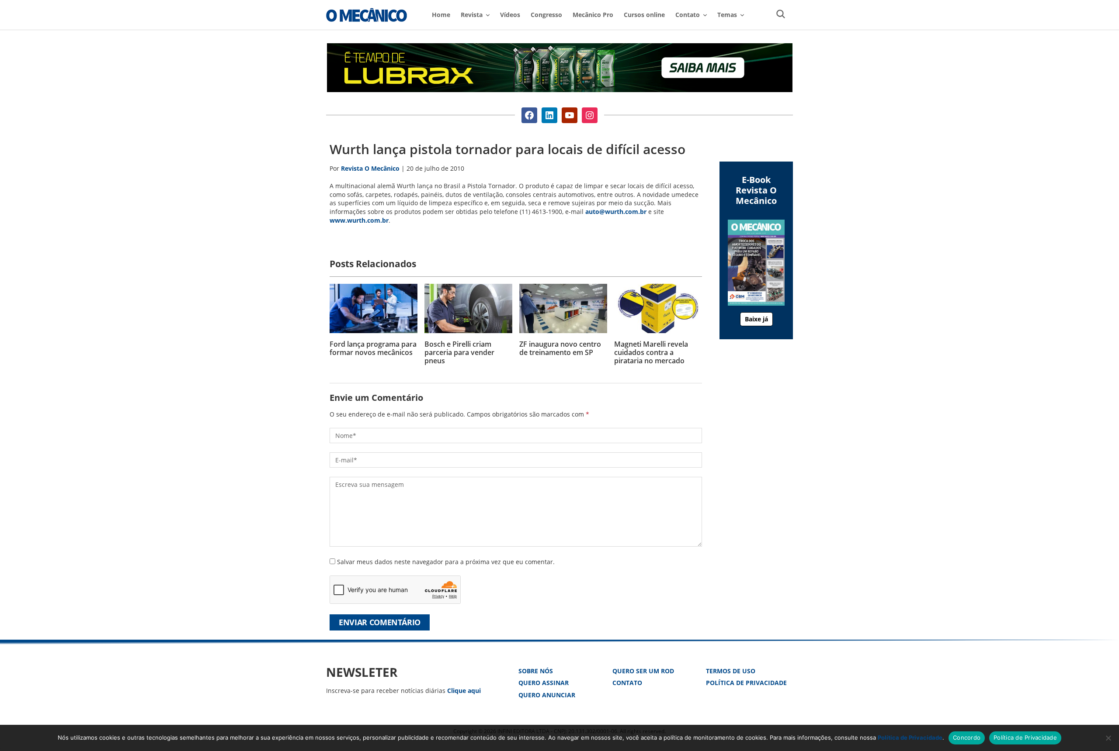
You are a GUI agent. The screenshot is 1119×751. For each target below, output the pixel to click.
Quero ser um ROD (643, 671)
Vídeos (510, 14)
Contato (627, 683)
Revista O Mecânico (366, 15)
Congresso (546, 14)
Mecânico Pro (593, 14)
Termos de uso (730, 671)
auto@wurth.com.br (615, 211)
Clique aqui (464, 690)
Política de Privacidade (746, 683)
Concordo (966, 737)
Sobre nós (535, 671)
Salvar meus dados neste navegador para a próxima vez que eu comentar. (446, 562)
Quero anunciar (546, 695)
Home (441, 14)
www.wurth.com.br (359, 220)
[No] (1108, 738)
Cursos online (644, 14)
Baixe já (756, 319)
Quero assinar (543, 683)
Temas (727, 14)
